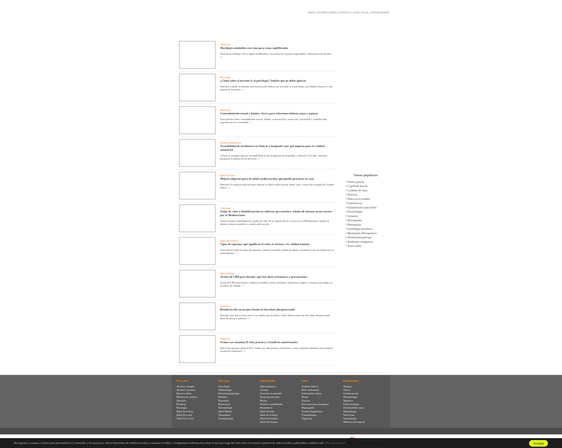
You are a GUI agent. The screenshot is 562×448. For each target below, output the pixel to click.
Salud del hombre (229, 240)
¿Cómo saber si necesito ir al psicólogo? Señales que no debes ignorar (263, 80)
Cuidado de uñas (357, 190)
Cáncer (346, 390)
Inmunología (350, 418)
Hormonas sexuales (269, 397)
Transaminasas (309, 415)
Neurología (224, 386)
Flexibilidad (355, 211)
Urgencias (225, 208)
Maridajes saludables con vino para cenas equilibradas (254, 48)
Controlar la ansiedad (270, 393)
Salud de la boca (185, 411)
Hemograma (355, 220)
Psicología (225, 77)
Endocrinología (351, 404)
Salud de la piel (184, 415)
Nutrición (225, 44)
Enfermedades (351, 380)
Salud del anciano (269, 422)
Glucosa (306, 400)
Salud (304, 380)
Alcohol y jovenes (186, 390)
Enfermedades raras (353, 407)
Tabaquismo (224, 415)
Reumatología (225, 407)
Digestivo (348, 400)
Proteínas (181, 404)
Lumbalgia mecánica (360, 228)
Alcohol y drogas (185, 386)
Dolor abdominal (310, 390)
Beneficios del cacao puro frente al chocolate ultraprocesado (257, 309)
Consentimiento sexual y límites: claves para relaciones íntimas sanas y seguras (269, 113)
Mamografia (308, 407)
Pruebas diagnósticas (230, 142)
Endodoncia (355, 203)
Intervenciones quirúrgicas (315, 404)
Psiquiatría (223, 400)
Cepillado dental (357, 186)
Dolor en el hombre (359, 199)
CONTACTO (345, 12)
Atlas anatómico (268, 386)
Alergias (347, 386)
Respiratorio (224, 404)
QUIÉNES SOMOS (327, 12)
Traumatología (225, 418)
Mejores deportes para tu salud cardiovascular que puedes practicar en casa (267, 178)
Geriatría (353, 216)
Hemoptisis (354, 224)
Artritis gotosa (355, 181)
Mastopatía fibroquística (362, 233)
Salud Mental (225, 411)
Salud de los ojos (185, 418)
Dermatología (350, 397)
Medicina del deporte (354, 422)
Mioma (263, 400)
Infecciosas (349, 415)
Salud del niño (267, 411)
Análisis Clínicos (310, 386)
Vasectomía (354, 245)
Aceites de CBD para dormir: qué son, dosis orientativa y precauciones (263, 276)
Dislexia (352, 194)
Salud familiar (227, 273)
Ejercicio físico (227, 175)
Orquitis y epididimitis (271, 404)
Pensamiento (266, 407)
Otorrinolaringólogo (360, 237)
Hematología (349, 411)
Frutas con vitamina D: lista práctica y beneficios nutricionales (259, 342)
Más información (335, 442)
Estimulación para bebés (362, 207)
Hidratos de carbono (187, 397)
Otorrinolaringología (228, 393)
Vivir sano (182, 380)
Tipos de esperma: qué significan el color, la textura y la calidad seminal (264, 244)
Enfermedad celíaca (312, 393)
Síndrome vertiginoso (360, 241)
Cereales (264, 390)
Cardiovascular (350, 393)
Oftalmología (225, 390)
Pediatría (222, 397)
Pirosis (305, 397)
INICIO (311, 12)
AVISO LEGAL (361, 12)
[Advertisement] (365, 101)
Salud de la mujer (269, 415)
